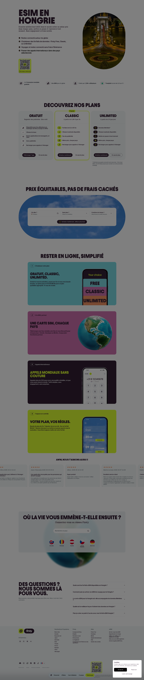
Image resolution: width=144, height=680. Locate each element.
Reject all (133, 669)
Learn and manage (127, 674)
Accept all (120, 669)
